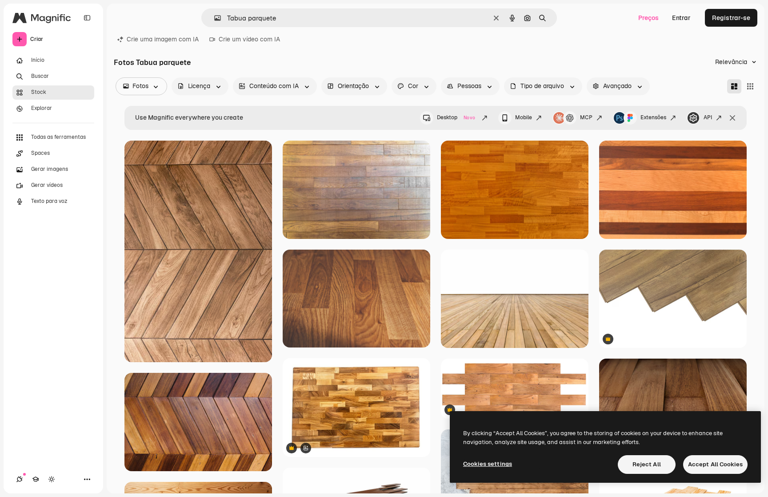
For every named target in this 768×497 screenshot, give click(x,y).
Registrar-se (731, 18)
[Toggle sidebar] (87, 18)
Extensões (653, 117)
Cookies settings (487, 464)
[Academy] (35, 479)
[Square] (750, 86)
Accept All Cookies (715, 464)
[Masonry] (734, 86)
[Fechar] (732, 117)
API (708, 117)
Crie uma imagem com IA (163, 39)
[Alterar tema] (51, 479)
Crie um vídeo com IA (249, 39)
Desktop (456, 117)
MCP (586, 117)
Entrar (681, 18)
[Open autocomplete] (214, 18)
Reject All (646, 464)
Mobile (523, 117)
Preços (648, 18)
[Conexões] (19, 479)
